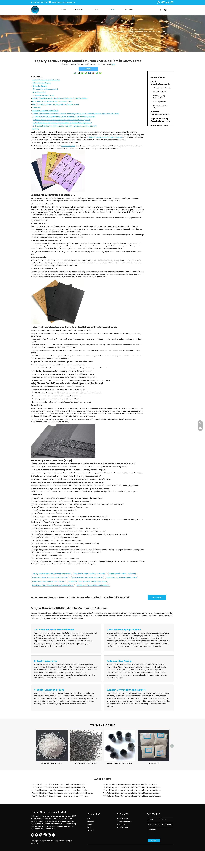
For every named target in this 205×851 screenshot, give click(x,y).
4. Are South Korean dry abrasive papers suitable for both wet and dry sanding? (62, 123)
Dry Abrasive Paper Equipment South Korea (48, 581)
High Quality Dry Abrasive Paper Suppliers (122, 577)
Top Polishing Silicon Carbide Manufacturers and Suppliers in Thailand (132, 787)
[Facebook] (158, 2)
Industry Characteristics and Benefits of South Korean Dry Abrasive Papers (59, 98)
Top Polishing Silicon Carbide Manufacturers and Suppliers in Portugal (132, 796)
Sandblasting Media (124, 821)
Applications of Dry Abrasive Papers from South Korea (52, 101)
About (89, 824)
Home (89, 818)
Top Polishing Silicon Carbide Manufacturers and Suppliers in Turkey (60, 790)
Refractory (121, 824)
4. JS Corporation (39, 92)
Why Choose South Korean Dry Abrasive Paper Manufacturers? (55, 104)
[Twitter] (40, 835)
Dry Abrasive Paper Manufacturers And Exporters (50, 577)
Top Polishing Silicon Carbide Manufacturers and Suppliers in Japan (131, 793)
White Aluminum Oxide (51, 763)
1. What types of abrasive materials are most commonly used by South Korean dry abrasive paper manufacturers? (76, 114)
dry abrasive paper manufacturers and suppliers (104, 137)
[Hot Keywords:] (160, 10)
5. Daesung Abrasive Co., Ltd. (43, 95)
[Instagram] (172, 2)
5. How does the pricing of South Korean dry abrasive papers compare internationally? (65, 126)
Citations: (35, 129)
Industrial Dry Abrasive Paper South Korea (87, 577)
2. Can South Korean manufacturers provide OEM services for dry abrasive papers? (64, 117)
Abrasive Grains (122, 818)
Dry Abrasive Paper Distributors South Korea (93, 585)
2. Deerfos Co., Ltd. (40, 86)
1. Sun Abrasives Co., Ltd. (42, 83)
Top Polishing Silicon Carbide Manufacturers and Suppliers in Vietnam (132, 790)
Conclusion (36, 107)
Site (113, 64)
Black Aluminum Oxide (85, 763)
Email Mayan (157, 598)
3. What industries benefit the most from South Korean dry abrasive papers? (61, 120)
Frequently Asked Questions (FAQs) (45, 111)
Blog (89, 827)
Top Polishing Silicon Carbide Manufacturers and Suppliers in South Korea (62, 793)
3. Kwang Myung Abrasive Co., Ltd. (45, 89)
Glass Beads (153, 763)
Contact (90, 830)
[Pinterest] (53, 835)
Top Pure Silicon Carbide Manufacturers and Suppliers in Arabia (58, 787)
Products (90, 821)
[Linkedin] (163, 2)
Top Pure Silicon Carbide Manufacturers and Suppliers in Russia (58, 784)
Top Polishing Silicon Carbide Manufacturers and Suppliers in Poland (60, 796)
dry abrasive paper (68, 146)
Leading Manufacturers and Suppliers (46, 80)
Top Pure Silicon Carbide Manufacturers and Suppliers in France (130, 784)
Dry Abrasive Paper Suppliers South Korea (89, 574)
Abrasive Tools (122, 827)
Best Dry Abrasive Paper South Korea (122, 574)
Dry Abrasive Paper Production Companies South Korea (52, 585)
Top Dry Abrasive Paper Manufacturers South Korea (51, 574)
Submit (153, 840)
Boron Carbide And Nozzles (119, 763)
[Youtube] (167, 2)
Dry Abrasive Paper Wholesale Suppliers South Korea (87, 581)
